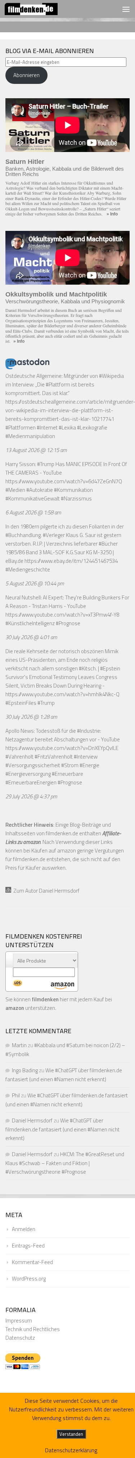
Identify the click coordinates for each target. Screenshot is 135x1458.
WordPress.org (29, 1278)
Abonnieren (26, 75)
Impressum (18, 1320)
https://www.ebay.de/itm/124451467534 (71, 561)
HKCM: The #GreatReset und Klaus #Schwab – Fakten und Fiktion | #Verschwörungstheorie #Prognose (64, 1163)
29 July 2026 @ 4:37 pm (31, 796)
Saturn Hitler (24, 161)
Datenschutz (20, 1338)
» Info (112, 214)
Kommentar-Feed (32, 1262)
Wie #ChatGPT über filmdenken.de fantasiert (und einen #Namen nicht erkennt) (62, 1129)
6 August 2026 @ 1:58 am (33, 512)
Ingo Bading (25, 1070)
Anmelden (23, 1229)
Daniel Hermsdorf (32, 1120)
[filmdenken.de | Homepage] (40, 9)
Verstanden (71, 1434)
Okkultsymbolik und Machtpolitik (56, 294)
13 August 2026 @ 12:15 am (36, 450)
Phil (16, 1095)
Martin (19, 1045)
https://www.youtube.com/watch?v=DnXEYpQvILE (61, 748)
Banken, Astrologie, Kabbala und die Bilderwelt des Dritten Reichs (64, 171)
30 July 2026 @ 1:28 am (31, 717)
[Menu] (126, 9)
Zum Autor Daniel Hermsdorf (45, 891)
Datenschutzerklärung (71, 1450)
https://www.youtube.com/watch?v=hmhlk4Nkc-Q (62, 694)
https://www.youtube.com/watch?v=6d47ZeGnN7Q (63, 481)
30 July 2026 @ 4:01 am (31, 637)
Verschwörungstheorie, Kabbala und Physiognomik (65, 301)
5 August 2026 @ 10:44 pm (34, 583)
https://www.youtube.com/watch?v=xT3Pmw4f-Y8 (62, 615)
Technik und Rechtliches (32, 1329)
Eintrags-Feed (28, 1245)
